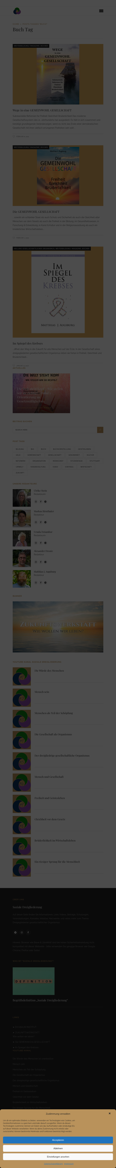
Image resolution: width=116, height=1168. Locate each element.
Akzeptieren (58, 1140)
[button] (110, 1114)
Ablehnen (58, 1148)
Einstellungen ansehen (58, 1156)
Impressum (69, 1164)
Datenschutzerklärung (53, 1164)
